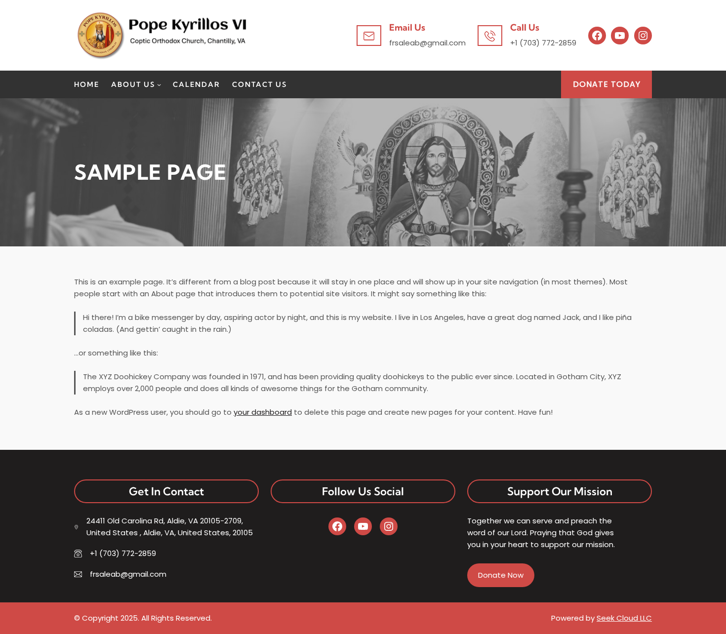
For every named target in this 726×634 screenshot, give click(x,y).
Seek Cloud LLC (624, 618)
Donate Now (501, 575)
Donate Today (607, 84)
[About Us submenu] (159, 84)
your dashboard (263, 412)
